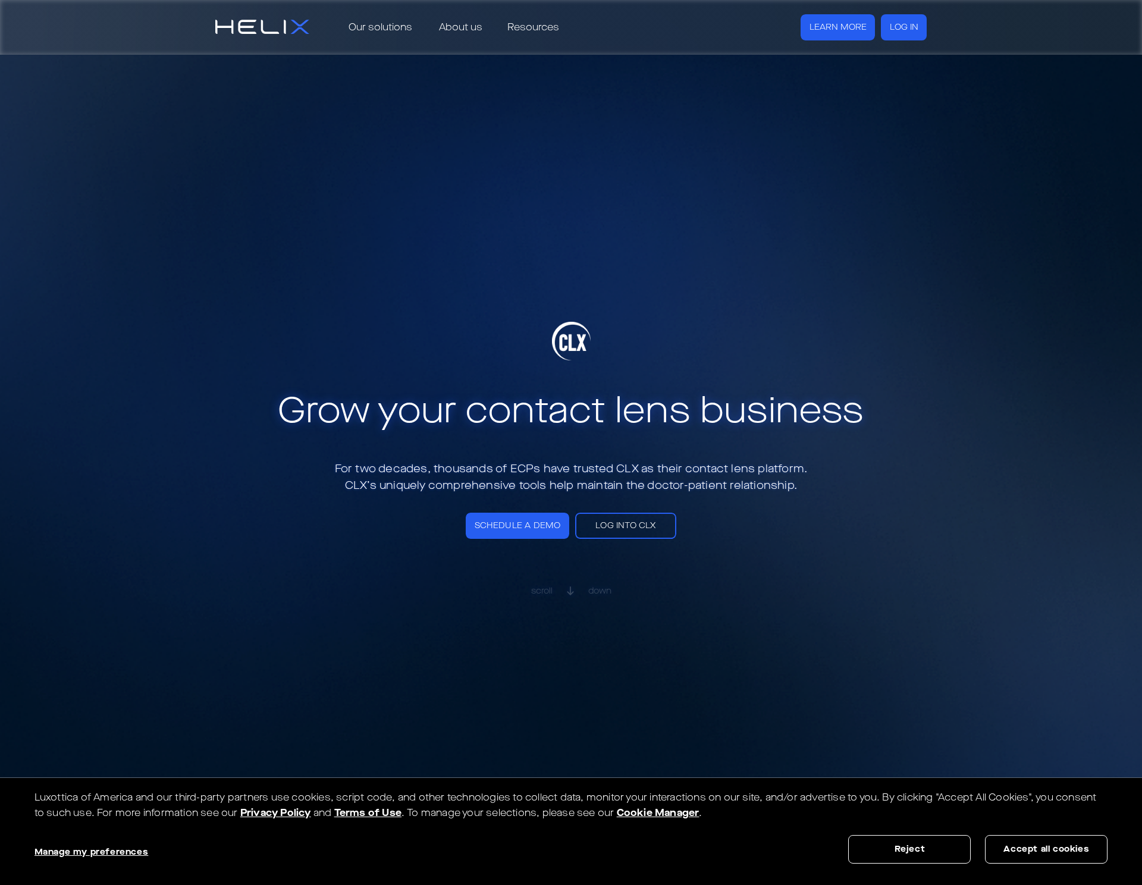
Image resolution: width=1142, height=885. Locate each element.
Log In (904, 27)
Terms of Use (367, 812)
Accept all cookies (1046, 849)
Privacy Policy (275, 812)
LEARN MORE (838, 27)
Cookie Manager (658, 812)
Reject (910, 849)
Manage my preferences (91, 852)
